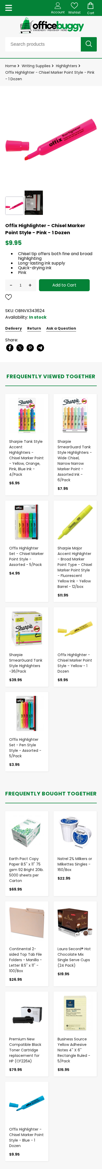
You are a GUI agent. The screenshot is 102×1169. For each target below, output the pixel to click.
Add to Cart (64, 285)
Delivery (13, 328)
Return (34, 328)
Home (10, 65)
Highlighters (66, 65)
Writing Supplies (36, 65)
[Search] (89, 44)
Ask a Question (61, 328)
